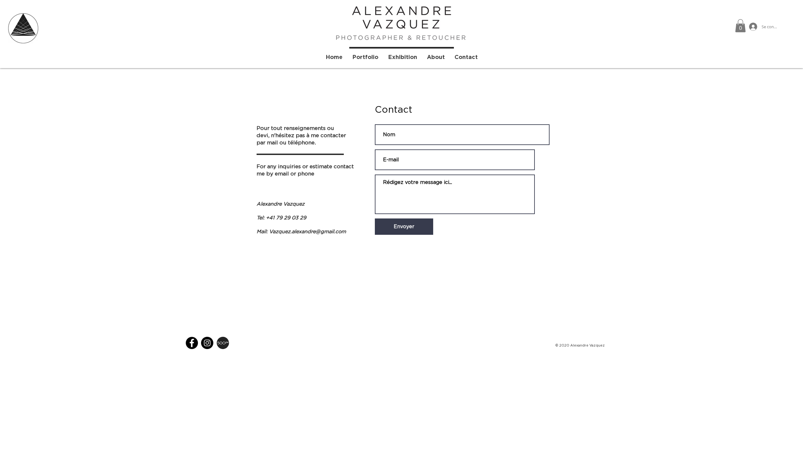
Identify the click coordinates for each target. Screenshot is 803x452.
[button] (740, 25)
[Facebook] (192, 343)
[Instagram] (207, 343)
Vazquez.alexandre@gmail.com (307, 231)
